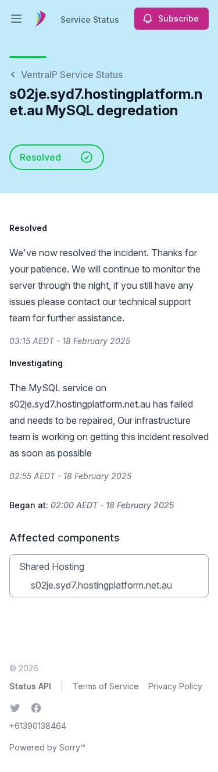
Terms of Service (106, 686)
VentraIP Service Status (72, 74)
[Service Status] (41, 18)
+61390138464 (37, 726)
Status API (30, 686)
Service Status (89, 19)
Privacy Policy (175, 686)
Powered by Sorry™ (47, 747)
